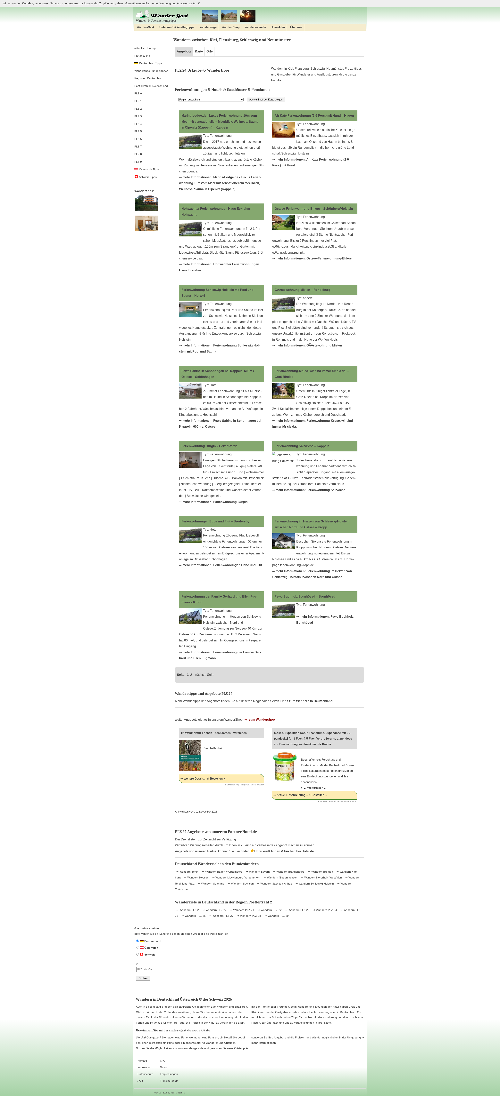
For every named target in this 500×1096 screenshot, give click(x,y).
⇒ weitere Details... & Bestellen (201, 778)
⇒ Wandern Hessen (196, 877)
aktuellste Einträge (145, 48)
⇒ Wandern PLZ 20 (214, 909)
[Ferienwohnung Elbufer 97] (146, 231)
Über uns (296, 27)
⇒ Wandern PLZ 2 (187, 909)
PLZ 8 (138, 154)
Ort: (138, 964)
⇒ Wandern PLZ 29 (276, 915)
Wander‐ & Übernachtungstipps (156, 20)
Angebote (184, 51)
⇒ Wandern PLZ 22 (269, 909)
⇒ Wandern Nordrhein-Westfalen (321, 877)
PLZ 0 (138, 93)
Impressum (144, 1067)
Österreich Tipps (148, 169)
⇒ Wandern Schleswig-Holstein (314, 883)
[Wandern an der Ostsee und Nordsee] (210, 16)
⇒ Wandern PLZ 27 (221, 915)
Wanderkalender (255, 27)
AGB (140, 1080)
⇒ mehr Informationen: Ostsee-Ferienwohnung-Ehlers (312, 258)
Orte (209, 51)
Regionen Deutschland (148, 78)
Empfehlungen (169, 1074)
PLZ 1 (138, 101)
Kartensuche (142, 55)
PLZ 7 (138, 146)
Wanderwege (208, 27)
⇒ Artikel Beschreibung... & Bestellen (298, 795)
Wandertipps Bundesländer (151, 70)
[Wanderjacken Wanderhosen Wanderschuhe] (229, 16)
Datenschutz (145, 1074)
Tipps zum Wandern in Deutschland (306, 701)
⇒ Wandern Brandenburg (288, 871)
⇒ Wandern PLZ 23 (297, 909)
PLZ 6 (138, 138)
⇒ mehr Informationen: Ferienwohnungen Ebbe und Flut (220, 565)
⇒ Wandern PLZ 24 (324, 909)
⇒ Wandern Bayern (257, 871)
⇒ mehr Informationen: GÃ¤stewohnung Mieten (307, 345)
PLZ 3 (138, 116)
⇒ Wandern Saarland (210, 883)
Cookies (27, 3)
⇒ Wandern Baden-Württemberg (221, 871)
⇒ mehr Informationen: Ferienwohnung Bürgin (213, 502)
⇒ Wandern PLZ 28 (248, 915)
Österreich (151, 947)
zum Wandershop (261, 719)
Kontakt (142, 1060)
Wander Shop (231, 27)
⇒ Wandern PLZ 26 (193, 915)
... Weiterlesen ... (315, 787)
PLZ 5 (138, 131)
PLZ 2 (138, 108)
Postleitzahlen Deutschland (151, 85)
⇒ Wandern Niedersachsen (280, 877)
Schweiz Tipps (147, 177)
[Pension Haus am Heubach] (146, 211)
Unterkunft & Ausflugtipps (176, 27)
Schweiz (149, 954)
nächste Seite (204, 674)
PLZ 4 (138, 123)
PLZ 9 (138, 161)
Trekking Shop (169, 1080)
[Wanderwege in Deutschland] (247, 16)
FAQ (162, 1060)
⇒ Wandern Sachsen (240, 883)
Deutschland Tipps (150, 63)
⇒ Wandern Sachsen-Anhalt (274, 883)
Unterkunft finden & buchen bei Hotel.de (284, 851)
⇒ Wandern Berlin (187, 871)
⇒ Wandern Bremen (320, 871)
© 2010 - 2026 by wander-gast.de (169, 1093)
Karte (199, 51)
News (163, 1067)
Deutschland (152, 941)
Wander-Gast (145, 27)
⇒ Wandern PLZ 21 (241, 909)
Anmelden (278, 27)
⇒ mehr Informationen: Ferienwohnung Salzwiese (308, 490)
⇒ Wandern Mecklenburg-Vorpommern (236, 877)
